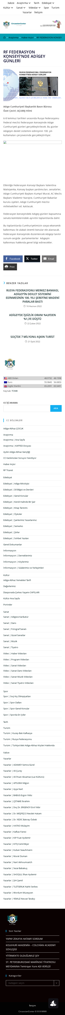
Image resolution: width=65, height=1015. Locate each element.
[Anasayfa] (4, 37)
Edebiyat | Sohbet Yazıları (16, 538)
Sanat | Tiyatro (10, 647)
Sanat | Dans (9, 622)
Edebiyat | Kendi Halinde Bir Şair (19, 501)
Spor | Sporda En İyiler (14, 714)
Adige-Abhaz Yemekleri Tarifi (17, 580)
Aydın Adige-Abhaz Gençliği (16, 451)
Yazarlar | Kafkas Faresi (14, 831)
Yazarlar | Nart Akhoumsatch (17, 862)
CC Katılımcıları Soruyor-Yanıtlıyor (19, 457)
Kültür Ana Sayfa (11, 598)
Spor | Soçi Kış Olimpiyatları (17, 696)
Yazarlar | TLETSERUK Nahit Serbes (20, 886)
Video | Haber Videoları (14, 653)
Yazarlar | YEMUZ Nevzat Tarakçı (19, 898)
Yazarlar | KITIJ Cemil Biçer (16, 843)
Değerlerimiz (9, 586)
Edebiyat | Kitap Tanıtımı (15, 507)
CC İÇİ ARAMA (10, 402)
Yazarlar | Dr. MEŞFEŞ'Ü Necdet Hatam (22, 813)
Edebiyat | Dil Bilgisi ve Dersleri (18, 489)
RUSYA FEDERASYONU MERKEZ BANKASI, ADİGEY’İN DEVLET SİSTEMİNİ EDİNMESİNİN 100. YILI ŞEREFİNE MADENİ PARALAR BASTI (32, 296)
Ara (56, 408)
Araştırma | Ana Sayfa (14, 439)
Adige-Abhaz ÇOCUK (13, 428)
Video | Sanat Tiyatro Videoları (18, 682)
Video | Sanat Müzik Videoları (17, 676)
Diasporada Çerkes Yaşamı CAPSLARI (21, 592)
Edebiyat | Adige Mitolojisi (16, 483)
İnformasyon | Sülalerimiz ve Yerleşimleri (23, 567)
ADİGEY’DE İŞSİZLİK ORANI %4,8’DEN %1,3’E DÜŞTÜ (32, 317)
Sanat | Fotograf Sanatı (14, 629)
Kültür (6, 7)
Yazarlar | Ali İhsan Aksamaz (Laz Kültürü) (23, 776)
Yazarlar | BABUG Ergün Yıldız (17, 795)
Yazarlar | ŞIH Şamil (13, 880)
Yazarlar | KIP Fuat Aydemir (16, 837)
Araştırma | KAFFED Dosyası (17, 445)
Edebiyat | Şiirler (11, 532)
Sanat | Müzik (10, 641)
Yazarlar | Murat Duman (15, 856)
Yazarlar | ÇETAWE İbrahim (16, 801)
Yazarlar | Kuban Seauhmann (17, 849)
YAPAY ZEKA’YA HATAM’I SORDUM (24, 938)
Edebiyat (47, 3)
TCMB (15, 390)
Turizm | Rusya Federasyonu (17, 739)
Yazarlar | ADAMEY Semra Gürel (18, 764)
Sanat (19, 7)
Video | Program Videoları (16, 659)
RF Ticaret (8, 470)
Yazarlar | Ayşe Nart (13, 789)
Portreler (7, 604)
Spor (46, 7)
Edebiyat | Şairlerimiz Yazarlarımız (20, 520)
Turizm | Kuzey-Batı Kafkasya (17, 733)
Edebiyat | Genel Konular (15, 495)
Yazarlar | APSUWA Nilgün (16, 783)
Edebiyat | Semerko (13, 526)
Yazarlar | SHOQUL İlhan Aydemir (19, 874)
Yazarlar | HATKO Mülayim (16, 825)
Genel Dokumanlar (12, 544)
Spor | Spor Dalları (12, 702)
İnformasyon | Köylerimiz (16, 561)
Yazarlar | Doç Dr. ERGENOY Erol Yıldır (21, 807)
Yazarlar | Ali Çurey (12, 770)
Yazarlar (27, 12)
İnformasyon (9, 550)
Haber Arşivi (9, 464)
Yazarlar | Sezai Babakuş (15, 868)
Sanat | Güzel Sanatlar (14, 635)
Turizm (55, 7)
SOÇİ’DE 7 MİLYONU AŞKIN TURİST (32, 337)
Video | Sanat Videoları (14, 665)
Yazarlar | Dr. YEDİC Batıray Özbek (20, 819)
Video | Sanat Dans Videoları (17, 670)
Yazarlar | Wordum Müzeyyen (18, 892)
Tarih (36, 3)
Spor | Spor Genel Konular (16, 708)
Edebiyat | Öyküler (12, 514)
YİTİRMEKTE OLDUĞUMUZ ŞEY (22, 955)
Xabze (11, 3)
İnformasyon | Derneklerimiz (17, 555)
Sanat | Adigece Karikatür (15, 616)
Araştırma (22, 3)
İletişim (38, 12)
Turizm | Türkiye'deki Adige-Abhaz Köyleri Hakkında (28, 745)
